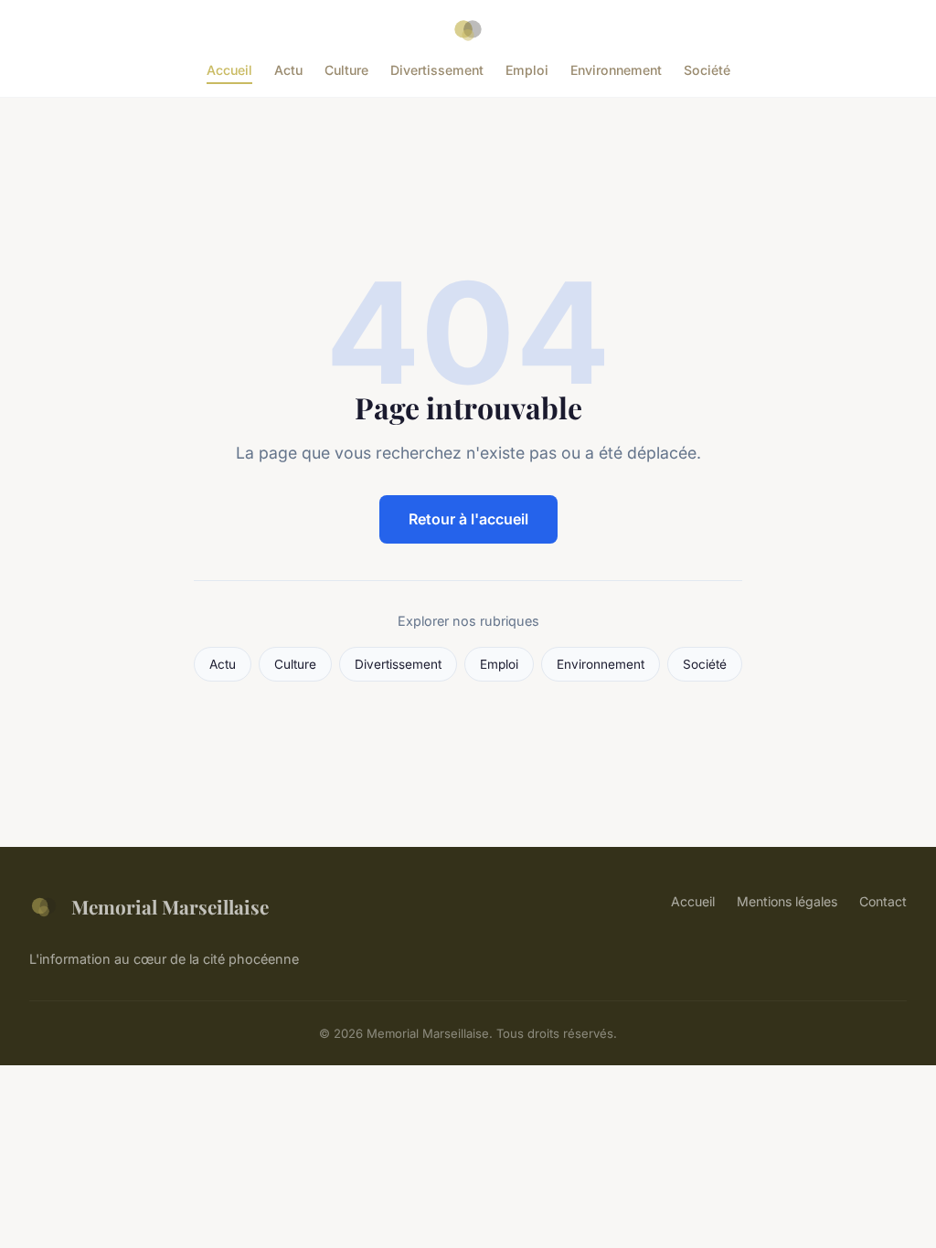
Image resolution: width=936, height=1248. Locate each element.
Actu (288, 70)
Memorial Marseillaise (170, 906)
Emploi (526, 70)
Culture (346, 70)
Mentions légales (787, 901)
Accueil (229, 70)
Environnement (616, 70)
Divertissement (437, 70)
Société (707, 70)
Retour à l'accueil (468, 519)
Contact (883, 901)
